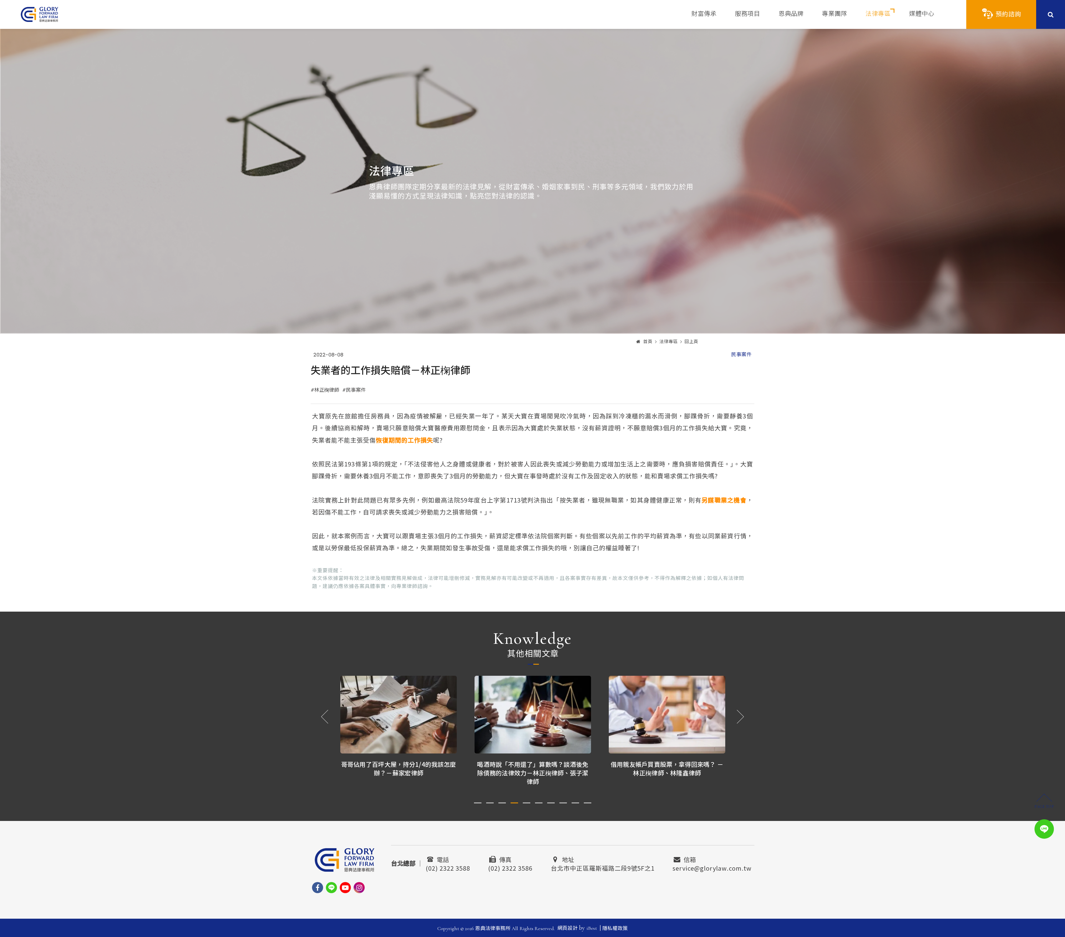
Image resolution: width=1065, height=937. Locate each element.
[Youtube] (345, 887)
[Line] (331, 887)
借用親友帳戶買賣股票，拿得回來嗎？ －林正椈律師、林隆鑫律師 (532, 768)
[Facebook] (317, 887)
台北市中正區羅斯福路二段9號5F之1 (603, 867)
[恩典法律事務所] (39, 14)
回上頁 (691, 342)
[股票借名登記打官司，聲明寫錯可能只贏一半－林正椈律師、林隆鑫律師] (667, 714)
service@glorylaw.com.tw (712, 867)
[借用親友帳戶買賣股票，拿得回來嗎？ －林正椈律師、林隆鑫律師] (533, 714)
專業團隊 (834, 13)
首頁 (647, 342)
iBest (592, 928)
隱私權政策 (615, 928)
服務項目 (747, 13)
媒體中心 (921, 13)
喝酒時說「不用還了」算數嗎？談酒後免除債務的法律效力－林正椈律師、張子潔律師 (398, 773)
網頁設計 (567, 928)
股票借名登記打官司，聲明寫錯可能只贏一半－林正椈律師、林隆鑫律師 (666, 768)
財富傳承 (703, 13)
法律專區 (878, 13)
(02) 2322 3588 (448, 867)
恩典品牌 (791, 13)
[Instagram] (359, 887)
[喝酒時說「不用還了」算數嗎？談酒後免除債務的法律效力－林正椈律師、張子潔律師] (398, 714)
